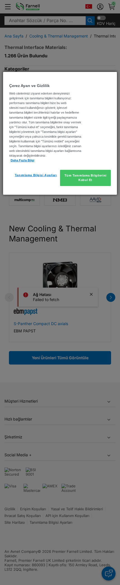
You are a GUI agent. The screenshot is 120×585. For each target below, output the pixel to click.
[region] (60, 133)
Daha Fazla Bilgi (22, 160)
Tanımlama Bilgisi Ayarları (36, 175)
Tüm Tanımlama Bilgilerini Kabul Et (85, 178)
